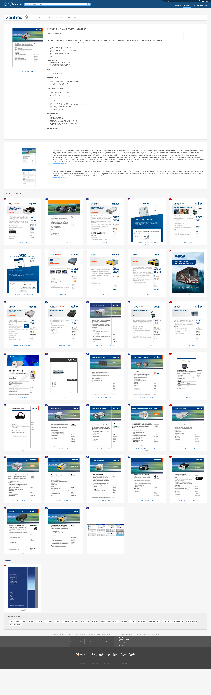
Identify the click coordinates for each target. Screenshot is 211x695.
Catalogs (187, 5)
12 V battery (57, 621)
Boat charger (39, 621)
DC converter (75, 621)
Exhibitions (72, 17)
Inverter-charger (142, 621)
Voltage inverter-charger (154, 621)
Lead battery (95, 621)
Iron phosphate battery (105, 621)
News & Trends (202, 5)
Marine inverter (66, 621)
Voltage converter (85, 621)
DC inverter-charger (167, 621)
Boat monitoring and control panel (17, 621)
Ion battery (115, 621)
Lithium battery (48, 621)
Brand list (121, 637)
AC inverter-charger (178, 621)
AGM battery (124, 621)
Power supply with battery (15, 624)
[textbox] (55, 4)
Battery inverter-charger (191, 621)
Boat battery (31, 621)
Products (178, 5)
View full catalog (28, 71)
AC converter (132, 621)
